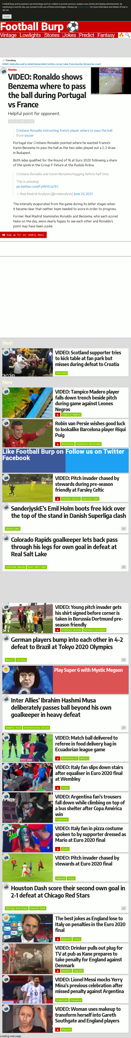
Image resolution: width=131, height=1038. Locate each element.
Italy (65, 787)
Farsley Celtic (71, 498)
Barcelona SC (69, 758)
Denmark (66, 970)
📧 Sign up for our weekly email (23, 234)
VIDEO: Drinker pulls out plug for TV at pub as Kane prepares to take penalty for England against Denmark (89, 956)
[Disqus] (65, 297)
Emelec (84, 758)
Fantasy (106, 35)
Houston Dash (38, 908)
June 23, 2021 (83, 194)
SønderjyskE (12, 528)
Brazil (10, 660)
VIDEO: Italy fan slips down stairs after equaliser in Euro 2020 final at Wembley (89, 773)
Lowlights (30, 35)
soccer (29, 135)
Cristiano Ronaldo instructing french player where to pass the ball (64, 130)
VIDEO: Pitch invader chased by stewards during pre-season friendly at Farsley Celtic (87, 484)
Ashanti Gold (13, 727)
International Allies (36, 727)
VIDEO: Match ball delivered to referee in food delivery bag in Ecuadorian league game (86, 743)
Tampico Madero (71, 414)
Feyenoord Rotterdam (88, 444)
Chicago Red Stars (16, 908)
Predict (86, 35)
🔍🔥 (125, 35)
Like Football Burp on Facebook (33, 456)
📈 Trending (9, 60)
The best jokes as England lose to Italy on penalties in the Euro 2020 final (90, 924)
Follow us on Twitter (95, 452)
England (60, 878)
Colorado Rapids (15, 567)
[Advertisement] (65, 47)
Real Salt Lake (37, 567)
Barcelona (67, 444)
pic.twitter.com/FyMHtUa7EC (37, 186)
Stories (52, 35)
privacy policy (84, 7)
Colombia (76, 1000)
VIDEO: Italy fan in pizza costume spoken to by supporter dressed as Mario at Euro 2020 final (90, 834)
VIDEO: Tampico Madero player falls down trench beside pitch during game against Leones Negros (87, 400)
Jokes (69, 35)
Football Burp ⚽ (40, 27)
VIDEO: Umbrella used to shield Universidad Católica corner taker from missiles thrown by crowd (51, 64)
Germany (21, 660)
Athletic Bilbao (71, 630)
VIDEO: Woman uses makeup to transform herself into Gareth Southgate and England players (88, 1015)
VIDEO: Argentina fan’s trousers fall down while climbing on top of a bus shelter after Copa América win (90, 805)
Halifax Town (90, 498)
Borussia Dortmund (94, 630)
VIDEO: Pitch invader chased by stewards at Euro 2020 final (87, 860)
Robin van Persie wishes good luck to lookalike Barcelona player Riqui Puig (90, 429)
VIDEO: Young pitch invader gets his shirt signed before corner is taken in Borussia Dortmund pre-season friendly (89, 615)
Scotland (61, 373)
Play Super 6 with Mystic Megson (88, 670)
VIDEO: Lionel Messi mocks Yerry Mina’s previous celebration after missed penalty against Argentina (89, 985)
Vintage (8, 35)
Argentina (61, 819)
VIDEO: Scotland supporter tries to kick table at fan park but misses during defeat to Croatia (88, 358)
